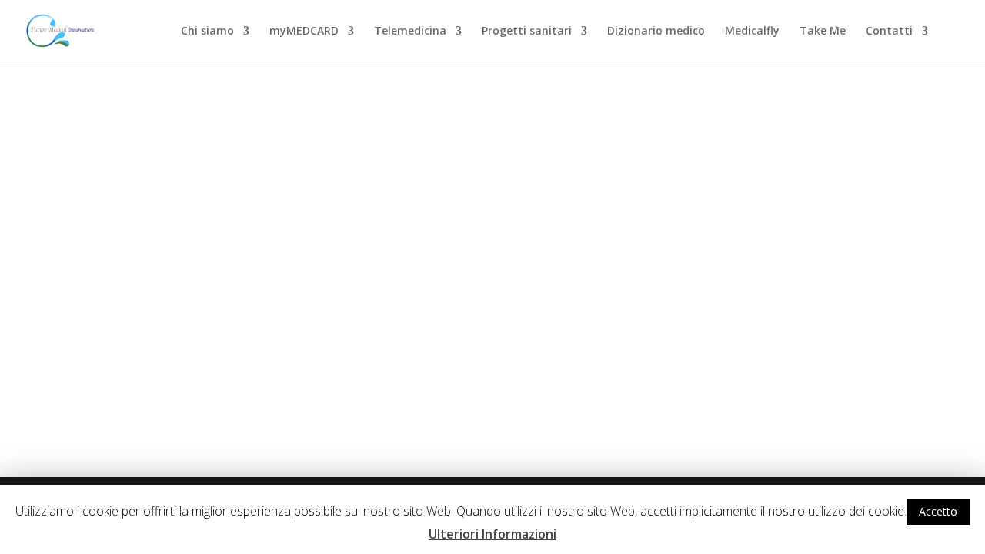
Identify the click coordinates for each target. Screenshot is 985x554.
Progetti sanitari (527, 31)
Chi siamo (207, 31)
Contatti (889, 31)
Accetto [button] (938, 511)
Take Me (823, 31)
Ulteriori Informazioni (492, 534)
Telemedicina (410, 31)
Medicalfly (752, 31)
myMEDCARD (304, 31)
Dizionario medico (656, 31)
